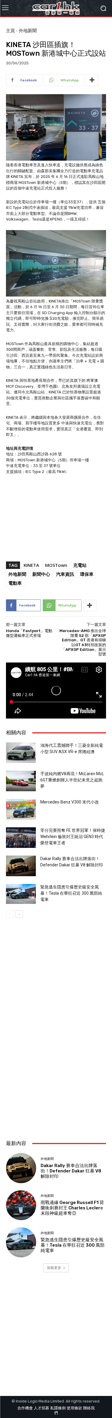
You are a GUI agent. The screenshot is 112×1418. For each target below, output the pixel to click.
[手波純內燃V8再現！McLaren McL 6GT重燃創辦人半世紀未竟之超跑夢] (21, 781)
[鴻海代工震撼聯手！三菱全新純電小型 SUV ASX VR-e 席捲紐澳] (21, 752)
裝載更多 (54, 1267)
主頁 (10, 30)
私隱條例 (58, 1408)
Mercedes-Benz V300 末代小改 (69, 802)
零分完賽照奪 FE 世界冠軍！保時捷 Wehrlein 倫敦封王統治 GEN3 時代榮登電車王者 (72, 836)
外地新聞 (28, 30)
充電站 (80, 565)
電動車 (15, 583)
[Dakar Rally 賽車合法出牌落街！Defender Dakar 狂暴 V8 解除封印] (21, 866)
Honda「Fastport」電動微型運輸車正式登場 (29, 633)
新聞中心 (41, 574)
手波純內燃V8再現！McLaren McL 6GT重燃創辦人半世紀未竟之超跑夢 (72, 780)
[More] (92, 80)
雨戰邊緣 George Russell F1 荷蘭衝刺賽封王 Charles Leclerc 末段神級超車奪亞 (72, 1208)
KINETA (31, 565)
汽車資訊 (65, 574)
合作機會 (25, 1408)
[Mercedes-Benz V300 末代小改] (21, 809)
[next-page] (19, 914)
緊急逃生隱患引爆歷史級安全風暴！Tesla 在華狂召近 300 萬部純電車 (71, 893)
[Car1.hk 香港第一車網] (56, 8)
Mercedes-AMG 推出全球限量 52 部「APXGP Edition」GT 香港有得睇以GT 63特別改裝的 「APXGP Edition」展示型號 (82, 642)
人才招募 (41, 1408)
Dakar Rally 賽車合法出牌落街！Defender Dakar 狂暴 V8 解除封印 (71, 1171)
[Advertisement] (56, 1071)
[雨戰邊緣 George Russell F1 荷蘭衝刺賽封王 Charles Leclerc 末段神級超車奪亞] (21, 1205)
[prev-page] (9, 914)
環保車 (86, 574)
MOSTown (56, 565)
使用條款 (74, 1408)
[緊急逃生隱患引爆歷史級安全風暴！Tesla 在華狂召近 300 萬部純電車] (21, 894)
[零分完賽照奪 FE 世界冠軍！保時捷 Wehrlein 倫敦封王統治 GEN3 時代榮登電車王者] (21, 837)
